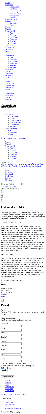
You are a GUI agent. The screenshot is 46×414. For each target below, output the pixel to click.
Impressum (9, 73)
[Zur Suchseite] (8, 99)
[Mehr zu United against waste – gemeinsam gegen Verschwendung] (22, 164)
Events (7, 27)
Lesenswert (9, 5)
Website (3, 294)
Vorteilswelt (9, 55)
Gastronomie (14, 7)
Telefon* (4, 337)
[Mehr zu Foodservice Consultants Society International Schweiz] (21, 166)
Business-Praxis (15, 13)
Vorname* (4, 324)
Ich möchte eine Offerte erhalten (14, 363)
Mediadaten (9, 47)
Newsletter (9, 69)
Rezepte (13, 17)
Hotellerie (13, 9)
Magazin (8, 29)
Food (12, 25)
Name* (3, 328)
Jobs (6, 53)
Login (7, 81)
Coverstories (14, 15)
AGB (7, 77)
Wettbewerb (9, 49)
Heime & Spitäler (16, 11)
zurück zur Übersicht (8, 186)
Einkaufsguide (10, 31)
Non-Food (13, 37)
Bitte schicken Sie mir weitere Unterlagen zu (18, 366)
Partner (7, 51)
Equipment (14, 39)
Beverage (13, 23)
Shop (3, 296)
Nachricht (4, 370)
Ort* (2, 354)
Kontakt (8, 71)
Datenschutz (9, 75)
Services (13, 41)
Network (13, 43)
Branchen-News (11, 19)
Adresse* (4, 346)
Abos (7, 385)
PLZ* (3, 350)
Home (7, 3)
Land (3, 359)
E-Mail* (4, 341)
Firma (3, 333)
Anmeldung (9, 45)
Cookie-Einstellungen (13, 408)
